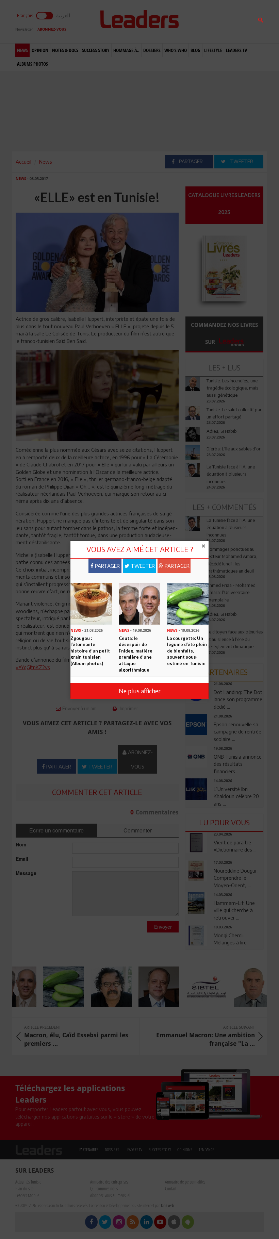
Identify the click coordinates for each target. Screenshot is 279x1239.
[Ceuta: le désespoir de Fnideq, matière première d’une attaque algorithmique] (139, 603)
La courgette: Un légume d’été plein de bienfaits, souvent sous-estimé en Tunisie (187, 650)
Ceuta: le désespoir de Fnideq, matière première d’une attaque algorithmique (135, 654)
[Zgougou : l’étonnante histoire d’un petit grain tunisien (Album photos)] (91, 603)
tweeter (142, 566)
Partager (107, 566)
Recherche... (202, 21)
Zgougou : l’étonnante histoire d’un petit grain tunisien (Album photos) (90, 650)
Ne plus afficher (140, 691)
